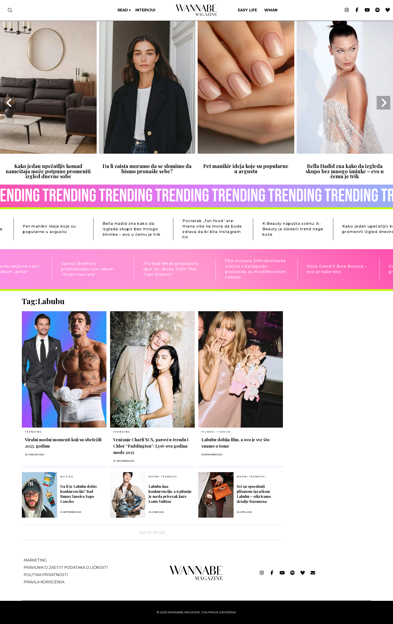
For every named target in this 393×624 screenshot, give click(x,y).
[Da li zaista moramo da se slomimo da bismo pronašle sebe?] (147, 152)
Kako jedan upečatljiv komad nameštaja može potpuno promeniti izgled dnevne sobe (48, 171)
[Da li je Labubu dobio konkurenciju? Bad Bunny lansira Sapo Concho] (39, 495)
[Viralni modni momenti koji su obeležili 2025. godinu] (64, 369)
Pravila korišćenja (44, 582)
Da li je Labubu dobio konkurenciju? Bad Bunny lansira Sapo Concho (78, 494)
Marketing (35, 560)
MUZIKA (66, 477)
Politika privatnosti (46, 575)
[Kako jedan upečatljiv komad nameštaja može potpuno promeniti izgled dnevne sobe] (48, 152)
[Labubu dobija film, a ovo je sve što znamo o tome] (240, 369)
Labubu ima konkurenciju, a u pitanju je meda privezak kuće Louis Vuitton (170, 494)
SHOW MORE (152, 532)
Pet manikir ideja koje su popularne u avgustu (245, 168)
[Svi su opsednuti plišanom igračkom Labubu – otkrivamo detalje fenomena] (216, 495)
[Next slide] (383, 103)
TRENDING (33, 432)
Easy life (247, 10)
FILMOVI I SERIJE (216, 432)
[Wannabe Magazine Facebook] (357, 10)
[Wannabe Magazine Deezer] (387, 10)
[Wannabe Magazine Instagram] (347, 10)
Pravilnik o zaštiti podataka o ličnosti (66, 567)
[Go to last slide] (9, 103)
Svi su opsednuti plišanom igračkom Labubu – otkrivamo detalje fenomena (254, 494)
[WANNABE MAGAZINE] (197, 579)
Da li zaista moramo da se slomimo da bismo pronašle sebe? (147, 168)
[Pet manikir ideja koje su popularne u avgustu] (246, 152)
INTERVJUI (145, 10)
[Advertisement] (321, 328)
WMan (270, 10)
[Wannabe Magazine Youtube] (367, 10)
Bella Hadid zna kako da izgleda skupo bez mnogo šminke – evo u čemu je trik (345, 171)
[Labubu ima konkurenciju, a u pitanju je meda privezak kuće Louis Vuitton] (127, 495)
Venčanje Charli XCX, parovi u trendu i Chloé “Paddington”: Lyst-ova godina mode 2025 (150, 446)
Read (123, 10)
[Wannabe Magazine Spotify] (377, 10)
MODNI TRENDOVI (163, 477)
